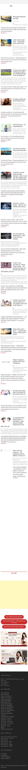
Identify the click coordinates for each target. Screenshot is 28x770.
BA (15, 103)
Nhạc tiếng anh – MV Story (7, 738)
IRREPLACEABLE (20, 367)
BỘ (15, 46)
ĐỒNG (18, 153)
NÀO (10, 281)
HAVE (6, 246)
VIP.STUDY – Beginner (6, 719)
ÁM (3, 241)
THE (14, 156)
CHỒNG (14, 432)
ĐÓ (8, 243)
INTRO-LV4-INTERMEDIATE (7, 710)
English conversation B (6, 697)
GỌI (26, 275)
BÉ (6, 185)
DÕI (15, 105)
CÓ (11, 185)
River (22, 154)
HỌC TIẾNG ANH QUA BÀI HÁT (14, 617)
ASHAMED (5, 432)
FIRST (23, 275)
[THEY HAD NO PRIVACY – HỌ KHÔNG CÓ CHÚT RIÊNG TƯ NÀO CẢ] (6, 506)
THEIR (22, 281)
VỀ (17, 55)
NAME (7, 281)
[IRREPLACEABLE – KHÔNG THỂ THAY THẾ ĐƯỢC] (6, 362)
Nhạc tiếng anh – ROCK (6, 746)
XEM (20, 84)
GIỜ (16, 79)
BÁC (15, 209)
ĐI (16, 46)
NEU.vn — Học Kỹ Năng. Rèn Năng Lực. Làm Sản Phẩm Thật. (12, 679)
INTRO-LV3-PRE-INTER (6, 708)
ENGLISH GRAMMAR (6, 700)
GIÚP (5, 341)
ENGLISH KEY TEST (6, 702)
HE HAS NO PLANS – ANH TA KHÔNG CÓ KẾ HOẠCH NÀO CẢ (19, 392)
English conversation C (6, 699)
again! (4, 78)
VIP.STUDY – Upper (5, 726)
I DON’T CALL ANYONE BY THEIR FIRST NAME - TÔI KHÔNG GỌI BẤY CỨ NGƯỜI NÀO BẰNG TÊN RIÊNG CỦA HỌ (14, 279)
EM (15, 78)
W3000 (2, 727)
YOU (18, 246)
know (22, 133)
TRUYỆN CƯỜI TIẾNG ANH (7, 716)
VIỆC (17, 314)
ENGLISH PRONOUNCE (6, 704)
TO (15, 55)
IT (24, 309)
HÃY (14, 24)
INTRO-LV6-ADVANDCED (7, 713)
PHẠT (8, 188)
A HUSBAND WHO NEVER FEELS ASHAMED (13, 429)
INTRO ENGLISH (5, 694)
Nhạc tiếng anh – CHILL (6, 741)
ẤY (17, 309)
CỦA (18, 275)
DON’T (21, 129)
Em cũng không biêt (19, 130)
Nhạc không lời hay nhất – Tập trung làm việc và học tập (14, 621)
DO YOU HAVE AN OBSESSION (16, 243)
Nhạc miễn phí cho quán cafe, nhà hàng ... (14, 626)
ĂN (4, 241)
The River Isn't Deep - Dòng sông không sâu (20, 157)
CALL (13, 275)
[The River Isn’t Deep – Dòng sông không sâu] (6, 151)
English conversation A (6, 696)
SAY (11, 188)
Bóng (10, 78)
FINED (22, 185)
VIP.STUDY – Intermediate (7, 723)
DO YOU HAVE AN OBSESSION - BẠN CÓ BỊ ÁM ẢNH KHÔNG (14, 245)
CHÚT (17, 458)
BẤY (9, 275)
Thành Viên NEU (5, 682)
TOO (25, 133)
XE (16, 188)
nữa (11, 84)
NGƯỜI (13, 281)
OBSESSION (14, 246)
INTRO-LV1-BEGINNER (6, 705)
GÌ (22, 309)
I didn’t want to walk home (20, 47)
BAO (7, 78)
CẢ (15, 398)
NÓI (20, 109)
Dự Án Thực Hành (5, 685)
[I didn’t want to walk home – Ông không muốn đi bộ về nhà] (6, 42)
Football (10, 79)
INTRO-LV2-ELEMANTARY (7, 707)
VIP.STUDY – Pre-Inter (6, 724)
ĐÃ (12, 78)
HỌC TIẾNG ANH (5, 693)
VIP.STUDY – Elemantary (7, 721)
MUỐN (20, 52)
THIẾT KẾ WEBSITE (5, 757)
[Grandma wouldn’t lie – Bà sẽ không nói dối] (6, 101)
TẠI (13, 188)
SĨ (20, 215)
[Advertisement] (14, 595)
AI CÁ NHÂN (4, 753)
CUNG (18, 129)
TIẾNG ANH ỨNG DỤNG (7, 729)
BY (10, 275)
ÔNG (25, 52)
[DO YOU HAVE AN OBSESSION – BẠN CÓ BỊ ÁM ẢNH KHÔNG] (6, 236)
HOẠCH (16, 402)
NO (26, 402)
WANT (22, 55)
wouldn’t (25, 109)
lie (18, 109)
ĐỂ (9, 336)
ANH (7, 241)
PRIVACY (24, 461)
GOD (8, 341)
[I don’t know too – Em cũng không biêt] (6, 128)
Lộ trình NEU (4, 683)
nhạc (22, 24)
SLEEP (23, 215)
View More (4, 33)
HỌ (22, 432)
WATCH (17, 84)
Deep (15, 153)
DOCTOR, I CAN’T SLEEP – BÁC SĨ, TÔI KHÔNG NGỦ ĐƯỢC (19, 205)
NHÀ (23, 52)
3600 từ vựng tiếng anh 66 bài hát (9, 736)
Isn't (15, 154)
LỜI (19, 24)
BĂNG (6, 275)
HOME (21, 46)
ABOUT (14, 309)
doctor (20, 210)
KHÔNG (17, 24)
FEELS (17, 432)
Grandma (18, 105)
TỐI (25, 215)
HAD (22, 458)
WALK (19, 55)
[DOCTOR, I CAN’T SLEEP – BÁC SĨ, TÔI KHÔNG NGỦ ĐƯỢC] (6, 206)
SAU (24, 154)
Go (17, 79)
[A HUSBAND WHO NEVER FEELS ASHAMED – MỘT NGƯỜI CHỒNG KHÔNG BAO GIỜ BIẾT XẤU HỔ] (6, 420)
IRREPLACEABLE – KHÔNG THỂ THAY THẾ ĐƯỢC (19, 361)
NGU (19, 215)
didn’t (18, 46)
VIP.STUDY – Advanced (6, 718)
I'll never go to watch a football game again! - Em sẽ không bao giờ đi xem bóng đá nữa (13, 82)
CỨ (15, 275)
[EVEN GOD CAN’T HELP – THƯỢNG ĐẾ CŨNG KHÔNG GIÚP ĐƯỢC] (6, 331)
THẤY (17, 372)
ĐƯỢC (20, 212)
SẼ (12, 84)
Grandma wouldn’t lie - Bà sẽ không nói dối (20, 108)
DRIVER (14, 185)
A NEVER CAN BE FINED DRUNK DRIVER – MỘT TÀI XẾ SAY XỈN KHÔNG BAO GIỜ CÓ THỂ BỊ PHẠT (20, 176)
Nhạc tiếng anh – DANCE (7, 744)
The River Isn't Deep (19, 156)
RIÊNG (16, 281)
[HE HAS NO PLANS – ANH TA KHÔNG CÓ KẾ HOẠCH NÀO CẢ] (6, 392)
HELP (10, 341)
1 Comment (16, 21)
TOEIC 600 (3, 715)
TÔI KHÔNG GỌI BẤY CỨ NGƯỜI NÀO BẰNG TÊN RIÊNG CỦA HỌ (14, 282)
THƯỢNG (18, 341)
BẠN (9, 241)
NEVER (8, 84)
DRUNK (18, 185)
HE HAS (19, 398)
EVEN (15, 336)
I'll (19, 79)
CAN (10, 185)
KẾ (18, 402)
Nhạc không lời (4, 740)
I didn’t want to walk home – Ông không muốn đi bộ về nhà (19, 41)
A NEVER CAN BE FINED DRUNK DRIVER (12, 182)
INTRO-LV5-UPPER (5, 712)
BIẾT (15, 129)
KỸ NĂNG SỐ (4, 755)
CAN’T (17, 210)
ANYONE (3, 275)
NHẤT (24, 24)
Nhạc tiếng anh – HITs (6, 743)
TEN (19, 281)
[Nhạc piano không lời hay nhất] (6, 19)
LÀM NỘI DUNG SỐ (5, 758)
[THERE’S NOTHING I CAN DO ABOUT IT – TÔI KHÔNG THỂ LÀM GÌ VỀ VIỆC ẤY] (6, 302)
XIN (18, 188)
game (13, 79)
